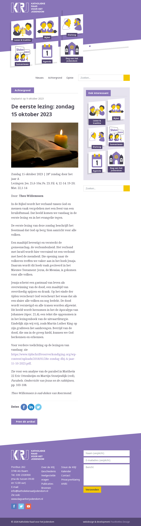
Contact (65, 475)
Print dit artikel (25, 421)
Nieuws (39, 77)
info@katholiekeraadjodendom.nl (29, 491)
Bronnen (46, 487)
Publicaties (47, 483)
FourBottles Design (106, 521)
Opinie (69, 77)
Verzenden (92, 489)
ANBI (64, 483)
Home (30, 77)
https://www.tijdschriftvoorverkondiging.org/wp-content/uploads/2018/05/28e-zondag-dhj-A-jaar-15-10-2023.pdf (44, 358)
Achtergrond (55, 77)
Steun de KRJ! (68, 467)
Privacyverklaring (70, 479)
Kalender (66, 471)
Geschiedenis (48, 471)
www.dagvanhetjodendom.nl (27, 498)
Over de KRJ (48, 467)
